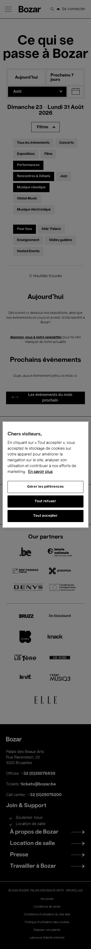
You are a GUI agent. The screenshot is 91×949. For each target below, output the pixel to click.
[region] (45, 474)
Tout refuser (45, 501)
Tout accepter (45, 515)
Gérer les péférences (45, 486)
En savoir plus (40, 472)
